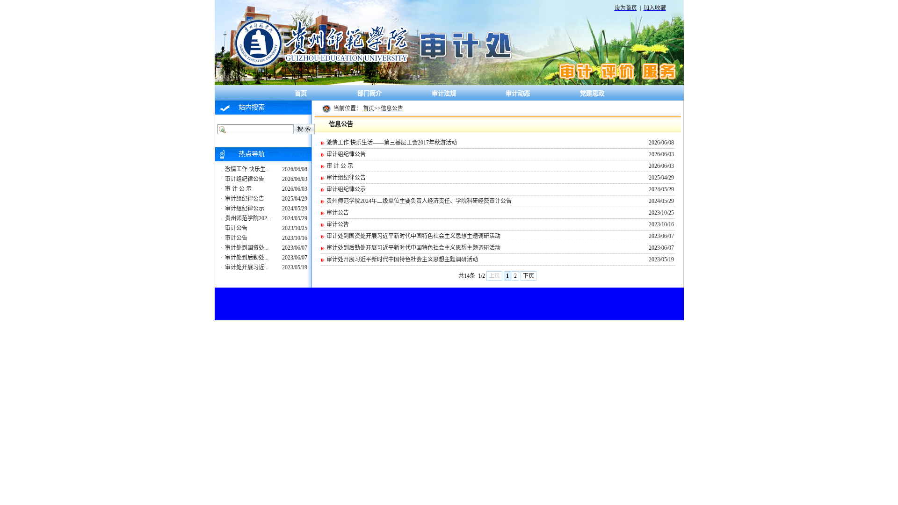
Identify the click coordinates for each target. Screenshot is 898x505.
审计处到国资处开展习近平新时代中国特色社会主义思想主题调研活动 (413, 236)
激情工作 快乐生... (247, 169)
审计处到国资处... (246, 248)
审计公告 (236, 228)
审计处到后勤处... (246, 257)
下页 (528, 276)
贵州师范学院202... (248, 218)
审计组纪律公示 (244, 208)
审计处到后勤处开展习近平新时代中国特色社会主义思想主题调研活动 (413, 248)
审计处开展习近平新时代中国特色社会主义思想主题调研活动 (402, 259)
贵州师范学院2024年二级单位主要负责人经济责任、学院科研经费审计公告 (419, 201)
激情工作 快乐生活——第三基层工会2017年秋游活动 (391, 142)
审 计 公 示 (238, 189)
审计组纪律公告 (244, 179)
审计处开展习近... (246, 267)
